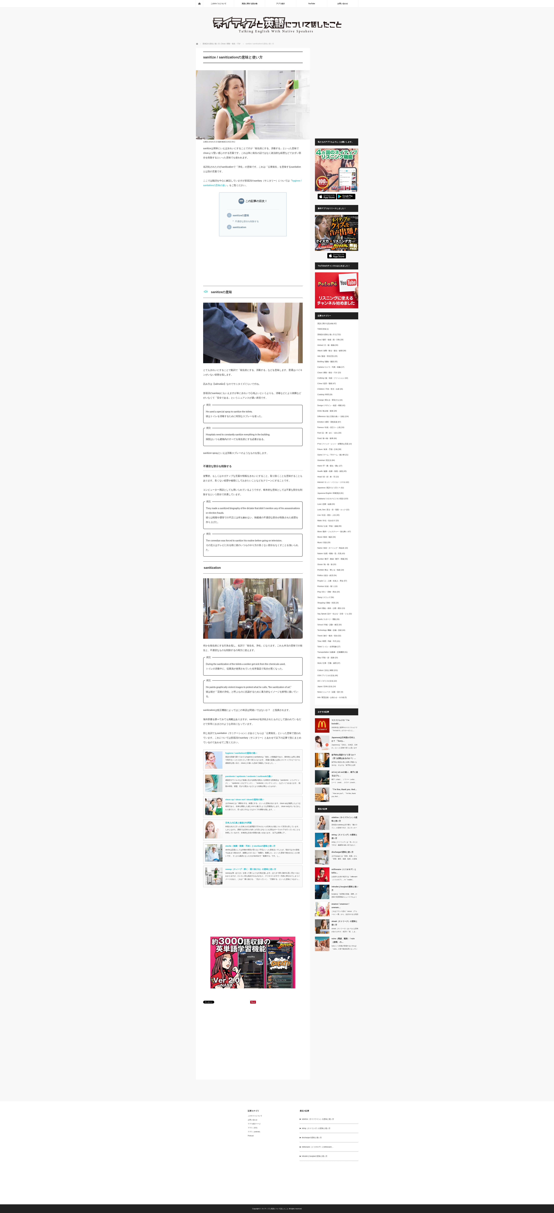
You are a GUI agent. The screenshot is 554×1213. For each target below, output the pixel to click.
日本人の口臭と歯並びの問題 (238, 823)
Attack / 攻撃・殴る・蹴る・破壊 (329, 351)
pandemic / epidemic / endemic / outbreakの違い (248, 776)
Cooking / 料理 (323, 395)
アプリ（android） (254, 1132)
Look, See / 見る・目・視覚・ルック (331, 510)
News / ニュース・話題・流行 (328, 692)
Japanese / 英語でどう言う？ (328, 488)
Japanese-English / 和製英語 (328, 493)
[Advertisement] (253, 261)
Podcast (251, 1136)
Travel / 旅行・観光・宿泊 (327, 636)
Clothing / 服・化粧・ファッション (330, 378)
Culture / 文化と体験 (325, 670)
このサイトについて (218, 4)
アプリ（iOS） (253, 1128)
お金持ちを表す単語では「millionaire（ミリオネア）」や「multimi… (344, 878)
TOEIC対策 (321, 329)
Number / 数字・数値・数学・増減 (330, 559)
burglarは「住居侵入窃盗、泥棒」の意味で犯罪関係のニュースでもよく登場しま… (344, 897)
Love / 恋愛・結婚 (324, 504)
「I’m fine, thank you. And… (344, 789)
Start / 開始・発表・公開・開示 (329, 608)
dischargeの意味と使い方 (342, 852)
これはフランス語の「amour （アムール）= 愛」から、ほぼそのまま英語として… (345, 914)
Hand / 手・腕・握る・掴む (328, 466)
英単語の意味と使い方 (211, 44)
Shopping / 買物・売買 (326, 603)
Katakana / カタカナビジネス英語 (330, 499)
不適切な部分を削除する (247, 221)
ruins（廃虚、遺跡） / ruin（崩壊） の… (343, 940)
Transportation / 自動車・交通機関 (330, 652)
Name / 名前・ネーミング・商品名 (330, 548)
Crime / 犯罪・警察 (324, 384)
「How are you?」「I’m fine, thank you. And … (344, 795)
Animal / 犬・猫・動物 (326, 345)
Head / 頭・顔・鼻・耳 (326, 477)
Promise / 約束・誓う (325, 586)
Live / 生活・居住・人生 (326, 515)
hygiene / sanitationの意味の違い (241, 753)
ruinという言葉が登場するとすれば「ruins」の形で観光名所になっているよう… (344, 949)
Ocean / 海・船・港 (325, 564)
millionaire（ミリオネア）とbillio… (344, 871)
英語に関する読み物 (249, 4)
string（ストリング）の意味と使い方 (344, 836)
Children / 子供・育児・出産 (328, 389)
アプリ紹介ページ (254, 1124)
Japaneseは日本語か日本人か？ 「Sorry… (343, 739)
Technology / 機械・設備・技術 (329, 630)
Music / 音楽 (322, 543)
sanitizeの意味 (241, 215)
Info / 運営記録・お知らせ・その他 (330, 697)
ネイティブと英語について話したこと (274, 1209)
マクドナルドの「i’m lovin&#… (340, 722)
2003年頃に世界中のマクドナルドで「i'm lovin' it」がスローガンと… (344, 729)
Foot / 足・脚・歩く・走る (327, 433)
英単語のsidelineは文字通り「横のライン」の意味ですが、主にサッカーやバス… (344, 828)
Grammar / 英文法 (324, 460)
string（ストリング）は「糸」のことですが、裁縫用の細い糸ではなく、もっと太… (345, 845)
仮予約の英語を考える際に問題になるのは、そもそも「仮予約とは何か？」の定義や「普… (344, 765)
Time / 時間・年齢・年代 (326, 641)
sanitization (239, 227)
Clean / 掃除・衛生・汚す (231, 44)
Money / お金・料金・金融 (327, 526)
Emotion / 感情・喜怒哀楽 (327, 422)
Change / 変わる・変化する (328, 400)
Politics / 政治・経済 (325, 575)
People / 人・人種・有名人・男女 (330, 581)
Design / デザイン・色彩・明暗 (329, 405)
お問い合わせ (342, 4)
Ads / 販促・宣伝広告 (325, 356)
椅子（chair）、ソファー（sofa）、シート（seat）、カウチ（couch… (344, 781)
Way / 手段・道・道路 (325, 658)
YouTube (311, 4)
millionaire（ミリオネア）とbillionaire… (317, 1147)
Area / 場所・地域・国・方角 (328, 340)
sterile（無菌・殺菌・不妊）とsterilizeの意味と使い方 (250, 846)
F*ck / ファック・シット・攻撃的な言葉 (332, 444)
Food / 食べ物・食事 (325, 438)
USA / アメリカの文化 (325, 676)
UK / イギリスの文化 (325, 681)
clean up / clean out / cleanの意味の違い (244, 799)
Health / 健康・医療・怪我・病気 (330, 471)
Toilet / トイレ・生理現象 (327, 647)
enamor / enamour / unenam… (340, 905)
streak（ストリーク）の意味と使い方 (345, 923)
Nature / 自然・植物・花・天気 (329, 553)
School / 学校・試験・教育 (327, 625)
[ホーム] (199, 3)
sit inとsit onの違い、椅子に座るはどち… (345, 773)
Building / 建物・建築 (325, 362)
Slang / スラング (323, 597)
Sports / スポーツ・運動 (326, 619)
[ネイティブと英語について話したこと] (277, 34)
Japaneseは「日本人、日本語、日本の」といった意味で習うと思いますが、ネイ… (345, 748)
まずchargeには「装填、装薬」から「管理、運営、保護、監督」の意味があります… (344, 859)
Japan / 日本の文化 (324, 686)
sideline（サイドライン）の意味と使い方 (344, 819)
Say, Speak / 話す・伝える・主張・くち (332, 614)
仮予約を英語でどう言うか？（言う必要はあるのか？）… (344, 756)
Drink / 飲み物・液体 (325, 411)
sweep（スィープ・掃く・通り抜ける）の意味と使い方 (250, 869)
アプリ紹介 (280, 4)
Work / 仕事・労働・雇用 (327, 663)
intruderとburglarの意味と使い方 (345, 888)
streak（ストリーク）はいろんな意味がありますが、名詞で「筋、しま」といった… (345, 931)
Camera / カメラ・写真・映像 (329, 367)
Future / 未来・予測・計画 (327, 449)
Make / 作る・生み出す (326, 521)
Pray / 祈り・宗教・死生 (326, 592)
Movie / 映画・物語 (324, 537)
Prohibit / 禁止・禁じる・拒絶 (328, 570)
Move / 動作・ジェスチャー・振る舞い (332, 532)
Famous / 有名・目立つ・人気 (329, 427)
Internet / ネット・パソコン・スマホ (331, 482)
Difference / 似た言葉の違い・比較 (330, 416)
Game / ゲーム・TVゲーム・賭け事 (331, 455)
